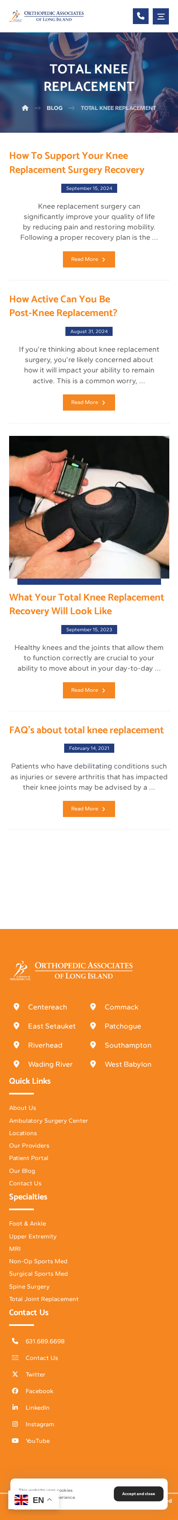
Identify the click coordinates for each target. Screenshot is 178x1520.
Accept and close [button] (138, 1493)
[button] (161, 16)
